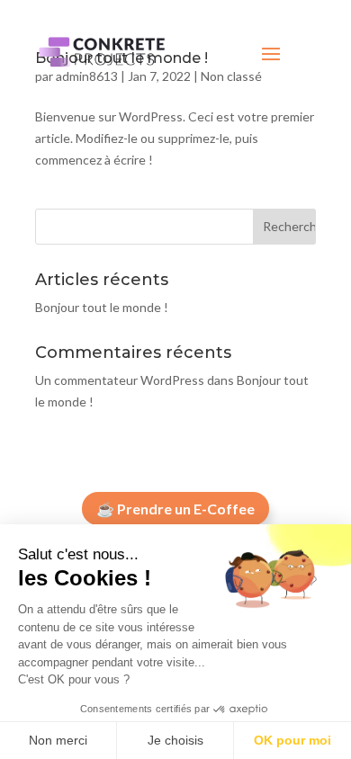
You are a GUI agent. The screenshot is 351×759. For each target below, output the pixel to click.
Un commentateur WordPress (119, 380)
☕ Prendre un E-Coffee (175, 508)
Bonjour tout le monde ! (101, 307)
